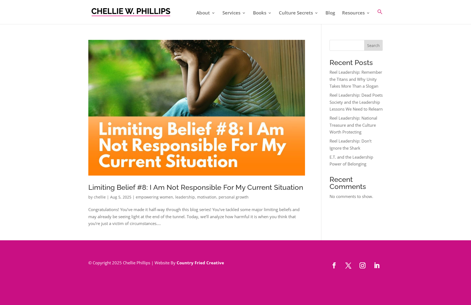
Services (231, 13)
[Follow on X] (348, 265)
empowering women (154, 197)
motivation (206, 197)
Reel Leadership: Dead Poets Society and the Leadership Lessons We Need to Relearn (356, 102)
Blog (330, 13)
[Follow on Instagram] (363, 265)
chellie (100, 197)
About (203, 13)
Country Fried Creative (200, 262)
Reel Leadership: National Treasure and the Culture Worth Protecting (353, 125)
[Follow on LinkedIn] (377, 265)
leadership (185, 197)
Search (373, 45)
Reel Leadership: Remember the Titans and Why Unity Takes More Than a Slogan (356, 79)
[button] (380, 16)
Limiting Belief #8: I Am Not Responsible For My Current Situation (195, 187)
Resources (353, 13)
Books (259, 13)
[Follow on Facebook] (334, 265)
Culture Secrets (296, 13)
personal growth (234, 197)
